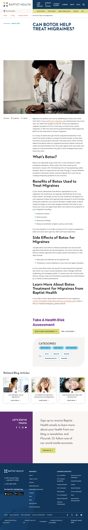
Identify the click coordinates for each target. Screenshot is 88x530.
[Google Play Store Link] (19, 493)
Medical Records (34, 486)
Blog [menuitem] (78, 4)
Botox (47, 354)
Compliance (43, 521)
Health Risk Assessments (45, 331)
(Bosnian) (76, 491)
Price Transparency (34, 507)
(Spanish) (62, 498)
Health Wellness (71, 348)
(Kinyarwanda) (75, 499)
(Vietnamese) (61, 503)
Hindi (72, 495)
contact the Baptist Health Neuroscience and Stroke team (54, 301)
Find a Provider (52, 11)
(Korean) (61, 488)
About (31, 475)
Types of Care (33, 479)
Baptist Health (45, 348)
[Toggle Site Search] (84, 4)
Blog (30, 500)
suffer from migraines (54, 121)
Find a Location (41, 11)
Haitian (73, 484)
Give (82, 11)
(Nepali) (60, 491)
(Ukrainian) (76, 476)
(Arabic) (61, 475)
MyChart (76, 11)
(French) (62, 484)
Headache (56, 354)
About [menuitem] (72, 4)
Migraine (66, 354)
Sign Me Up (47, 450)
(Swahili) (76, 481)
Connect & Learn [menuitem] (56, 4)
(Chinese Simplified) (61, 480)
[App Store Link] (8, 493)
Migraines (64, 358)
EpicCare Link (33, 503)
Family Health (58, 348)
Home (6, 515)
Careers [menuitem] (65, 4)
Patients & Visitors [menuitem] (48, 4)
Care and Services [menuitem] (40, 4)
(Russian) (62, 495)
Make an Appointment (64, 11)
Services (31, 482)
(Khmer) (75, 488)
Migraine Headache (51, 358)
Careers (31, 493)
